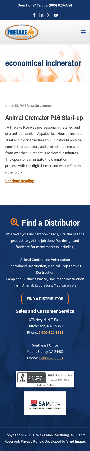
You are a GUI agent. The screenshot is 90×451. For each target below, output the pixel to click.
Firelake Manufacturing (39, 32)
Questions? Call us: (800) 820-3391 (45, 5)
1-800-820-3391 (51, 332)
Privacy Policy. (32, 441)
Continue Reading (19, 180)
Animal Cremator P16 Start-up (44, 117)
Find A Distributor (45, 298)
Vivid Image (75, 441)
